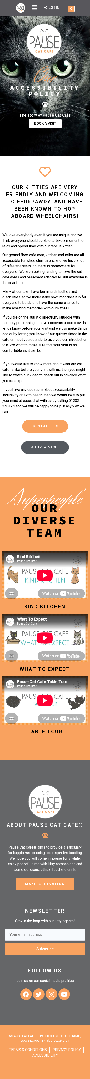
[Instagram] (51, 994)
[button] (34, 8)
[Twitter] (39, 994)
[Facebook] (26, 994)
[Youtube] (64, 994)
